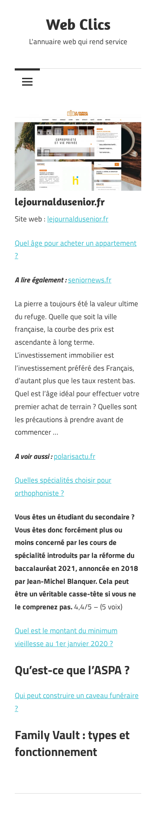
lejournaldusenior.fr (77, 218)
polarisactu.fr (74, 456)
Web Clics (78, 24)
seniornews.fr (89, 279)
